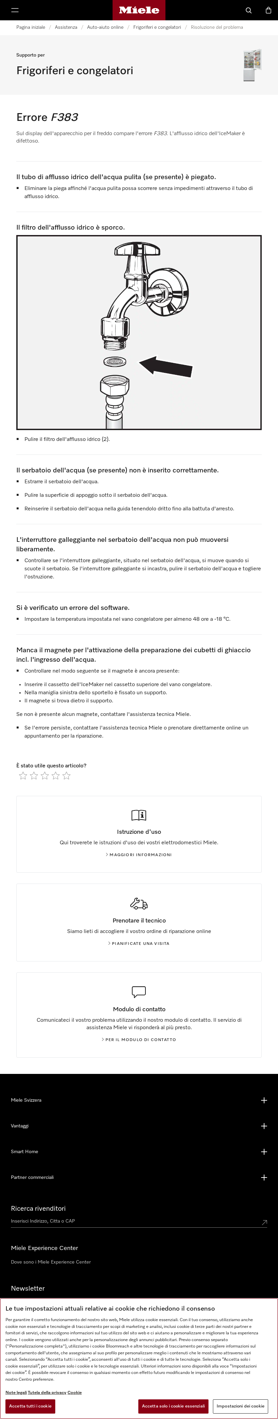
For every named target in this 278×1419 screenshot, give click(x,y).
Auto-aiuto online (105, 27)
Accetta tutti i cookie (30, 1406)
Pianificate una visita (141, 944)
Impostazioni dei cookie (240, 1406)
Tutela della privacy (47, 1393)
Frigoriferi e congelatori (157, 27)
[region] (139, 1358)
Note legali (16, 1393)
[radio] (23, 775)
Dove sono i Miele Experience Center (51, 1262)
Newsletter (28, 1288)
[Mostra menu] (15, 10)
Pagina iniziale (30, 27)
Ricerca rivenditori (38, 1208)
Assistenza (66, 27)
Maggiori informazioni (141, 855)
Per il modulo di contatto (141, 1040)
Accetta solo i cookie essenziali (173, 1406)
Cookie (74, 1393)
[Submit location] (264, 1222)
